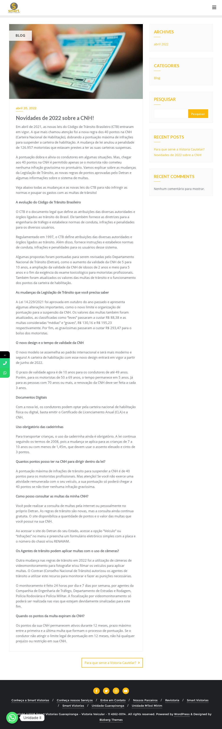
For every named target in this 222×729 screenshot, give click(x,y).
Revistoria (172, 700)
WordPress (182, 714)
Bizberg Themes (111, 719)
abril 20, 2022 (26, 108)
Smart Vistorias (198, 700)
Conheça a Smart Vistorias (30, 700)
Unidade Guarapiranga (108, 705)
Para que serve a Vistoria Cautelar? (110, 662)
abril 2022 (161, 44)
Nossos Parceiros (145, 700)
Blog (157, 78)
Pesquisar (165, 99)
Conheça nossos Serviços (75, 700)
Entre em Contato (113, 700)
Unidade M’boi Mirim (147, 705)
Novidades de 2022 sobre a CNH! (178, 155)
